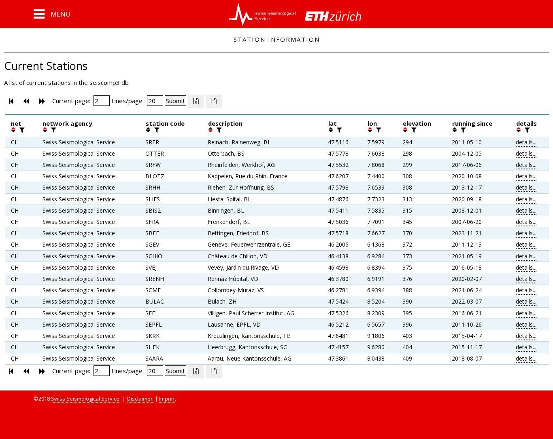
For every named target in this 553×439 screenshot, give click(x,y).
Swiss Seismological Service (85, 398)
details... (526, 142)
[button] (52, 14)
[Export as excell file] (196, 101)
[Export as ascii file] (214, 101)
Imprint (167, 398)
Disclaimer (140, 398)
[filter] (21, 130)
